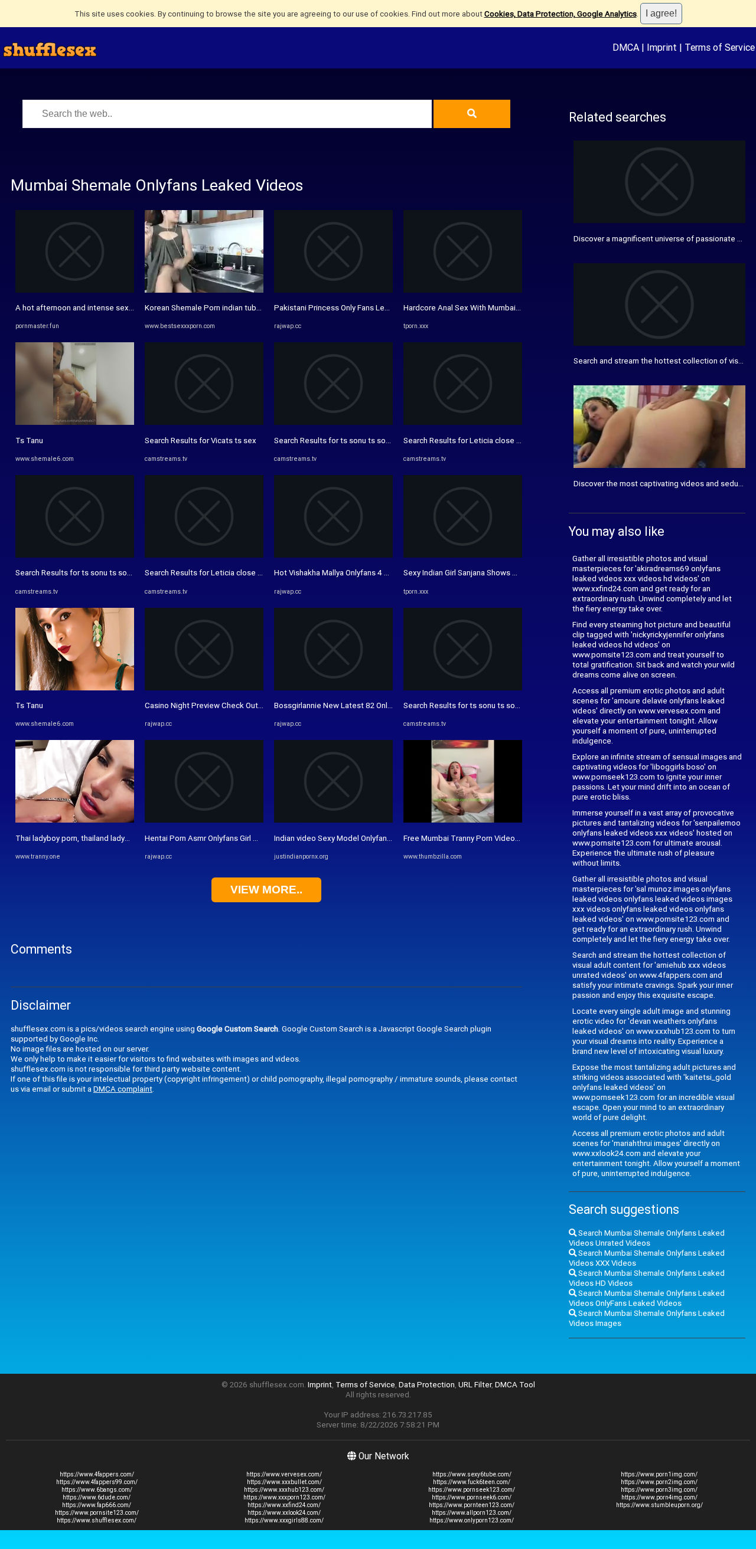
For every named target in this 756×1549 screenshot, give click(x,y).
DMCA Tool (515, 1385)
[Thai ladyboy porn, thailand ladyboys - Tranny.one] (74, 820)
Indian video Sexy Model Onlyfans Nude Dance (355, 838)
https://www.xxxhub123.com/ (284, 1490)
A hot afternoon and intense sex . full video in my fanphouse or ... (128, 308)
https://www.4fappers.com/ (97, 1474)
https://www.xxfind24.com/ (284, 1505)
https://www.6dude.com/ (97, 1497)
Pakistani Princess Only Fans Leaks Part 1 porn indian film (374, 308)
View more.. (266, 889)
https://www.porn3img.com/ (659, 1490)
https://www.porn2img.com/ (659, 1482)
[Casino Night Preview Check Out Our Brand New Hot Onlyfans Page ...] (204, 688)
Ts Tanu (29, 440)
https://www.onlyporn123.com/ (471, 1520)
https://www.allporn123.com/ (471, 1513)
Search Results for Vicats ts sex (200, 440)
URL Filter (474, 1385)
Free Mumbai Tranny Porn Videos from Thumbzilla (490, 838)
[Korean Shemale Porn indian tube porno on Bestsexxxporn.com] (204, 290)
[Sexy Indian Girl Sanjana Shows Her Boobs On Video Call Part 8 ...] (462, 555)
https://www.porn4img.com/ (659, 1497)
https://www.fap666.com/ (96, 1505)
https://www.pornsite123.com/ (97, 1513)
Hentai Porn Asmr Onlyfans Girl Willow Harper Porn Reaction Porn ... (261, 838)
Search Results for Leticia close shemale (216, 573)
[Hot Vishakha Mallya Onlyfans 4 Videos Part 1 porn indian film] (333, 555)
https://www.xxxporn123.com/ (284, 1497)
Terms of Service (720, 47)
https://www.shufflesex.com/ (96, 1520)
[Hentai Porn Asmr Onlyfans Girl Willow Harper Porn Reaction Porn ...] (204, 820)
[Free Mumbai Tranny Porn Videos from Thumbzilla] (462, 820)
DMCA (625, 47)
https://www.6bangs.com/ (96, 1490)
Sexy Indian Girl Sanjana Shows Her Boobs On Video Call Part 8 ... (515, 573)
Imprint (662, 47)
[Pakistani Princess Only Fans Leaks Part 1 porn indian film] (333, 290)
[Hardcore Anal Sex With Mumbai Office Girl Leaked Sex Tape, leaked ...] (462, 290)
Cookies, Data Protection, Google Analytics (560, 14)
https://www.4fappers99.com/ (97, 1482)
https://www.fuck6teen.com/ (471, 1482)
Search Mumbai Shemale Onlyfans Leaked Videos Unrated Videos (647, 1238)
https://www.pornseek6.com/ (471, 1497)
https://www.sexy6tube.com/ (471, 1474)
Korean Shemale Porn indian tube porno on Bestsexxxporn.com (256, 308)
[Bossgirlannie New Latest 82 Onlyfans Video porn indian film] (333, 688)
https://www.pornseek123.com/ (471, 1490)
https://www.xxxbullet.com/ (284, 1482)
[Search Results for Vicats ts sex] (204, 422)
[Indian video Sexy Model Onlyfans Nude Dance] (333, 820)
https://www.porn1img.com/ (659, 1474)
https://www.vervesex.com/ (284, 1474)
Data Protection (427, 1385)
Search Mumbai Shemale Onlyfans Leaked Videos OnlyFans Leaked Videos (647, 1298)
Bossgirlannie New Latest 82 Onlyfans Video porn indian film (378, 705)
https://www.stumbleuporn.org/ (659, 1505)
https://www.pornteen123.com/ (471, 1505)
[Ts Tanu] (74, 422)
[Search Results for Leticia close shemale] (204, 555)
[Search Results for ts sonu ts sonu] (74, 555)
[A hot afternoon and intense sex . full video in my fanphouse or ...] (74, 290)
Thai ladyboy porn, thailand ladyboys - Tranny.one (100, 838)
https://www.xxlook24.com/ (284, 1513)
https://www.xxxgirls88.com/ (284, 1520)
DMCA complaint (122, 1089)
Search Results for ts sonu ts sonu (75, 573)
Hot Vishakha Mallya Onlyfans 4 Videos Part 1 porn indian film (380, 573)
